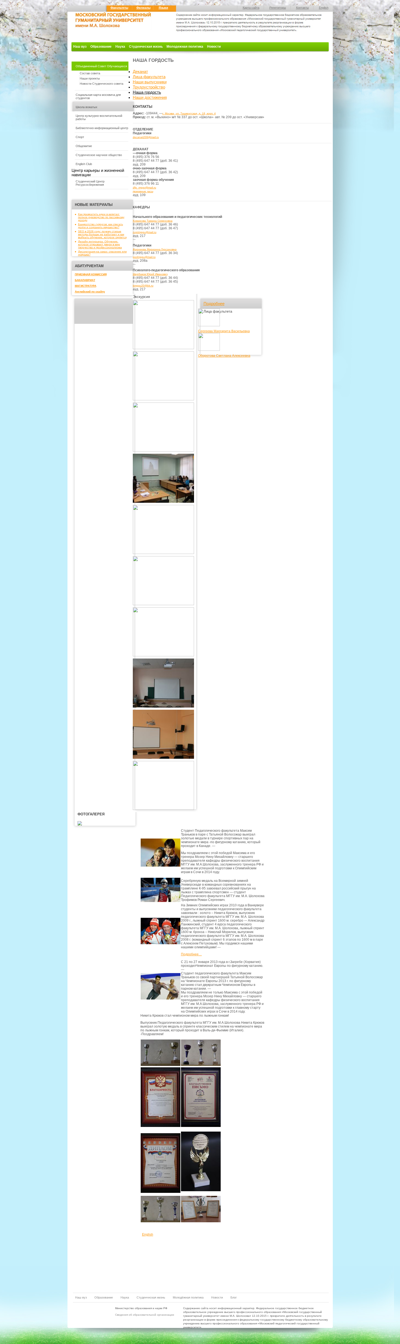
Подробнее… (191, 954)
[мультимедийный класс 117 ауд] (163, 450)
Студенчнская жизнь (151, 1297)
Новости (214, 46)
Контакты (302, 7)
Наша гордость (147, 92)
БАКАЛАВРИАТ (85, 280)
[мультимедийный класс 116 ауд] (163, 501)
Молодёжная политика (188, 1297)
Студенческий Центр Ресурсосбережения (90, 183)
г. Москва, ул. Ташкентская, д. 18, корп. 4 (189, 113)
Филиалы (143, 7)
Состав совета (90, 73)
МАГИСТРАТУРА (85, 285)
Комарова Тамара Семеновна (153, 220)
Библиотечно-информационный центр (102, 128)
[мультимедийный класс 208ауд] (163, 655)
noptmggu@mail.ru (144, 232)
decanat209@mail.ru (146, 137)
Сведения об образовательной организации (144, 1314)
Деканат (140, 71)
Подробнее (214, 303)
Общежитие (84, 146)
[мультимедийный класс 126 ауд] (163, 604)
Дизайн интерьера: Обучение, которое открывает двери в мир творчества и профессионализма (100, 244)
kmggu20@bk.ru (143, 285)
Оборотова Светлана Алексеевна (224, 356)
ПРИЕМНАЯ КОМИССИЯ (91, 274)
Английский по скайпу (90, 291)
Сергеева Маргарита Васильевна (224, 331)
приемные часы (143, 191)
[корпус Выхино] (163, 348)
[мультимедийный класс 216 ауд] (163, 706)
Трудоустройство (149, 87)
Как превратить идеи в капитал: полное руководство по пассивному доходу (101, 217)
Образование (101, 46)
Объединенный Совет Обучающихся (101, 66)
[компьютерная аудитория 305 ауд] (163, 399)
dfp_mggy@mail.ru (144, 187)
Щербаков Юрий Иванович (150, 274)
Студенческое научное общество (99, 155)
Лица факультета (149, 77)
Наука (120, 46)
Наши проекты (90, 78)
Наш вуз (80, 46)
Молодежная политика (185, 46)
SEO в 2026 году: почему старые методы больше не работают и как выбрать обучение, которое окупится (102, 234)
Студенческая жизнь (146, 46)
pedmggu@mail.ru (144, 256)
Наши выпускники (150, 82)
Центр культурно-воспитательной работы (99, 117)
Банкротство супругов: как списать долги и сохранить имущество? (100, 226)
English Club (84, 164)
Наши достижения (150, 97)
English (323, 7)
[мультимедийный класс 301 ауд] (163, 757)
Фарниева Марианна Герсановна (155, 249)
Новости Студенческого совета (101, 83)
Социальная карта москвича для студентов (98, 96)
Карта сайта (251, 7)
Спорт (80, 137)
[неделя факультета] (163, 808)
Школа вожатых (86, 107)
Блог (233, 1297)
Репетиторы (277, 7)
